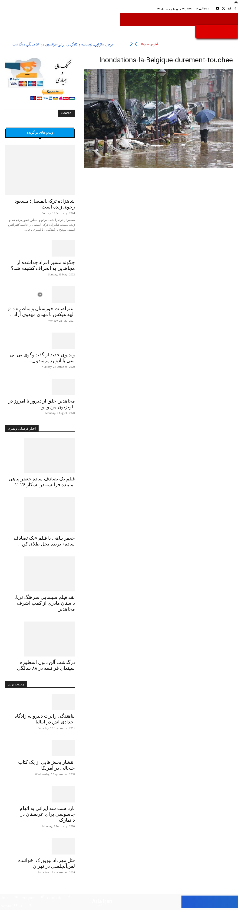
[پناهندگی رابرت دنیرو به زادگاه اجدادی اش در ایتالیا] (40, 702)
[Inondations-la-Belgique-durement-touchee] (158, 167)
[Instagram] (229, 9)
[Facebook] (235, 9)
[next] (131, 44)
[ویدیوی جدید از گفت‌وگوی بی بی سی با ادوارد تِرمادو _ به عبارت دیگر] (40, 341)
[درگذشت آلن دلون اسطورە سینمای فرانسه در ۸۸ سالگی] (40, 639)
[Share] (16, 898)
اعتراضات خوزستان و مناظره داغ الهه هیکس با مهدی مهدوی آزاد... (41, 311)
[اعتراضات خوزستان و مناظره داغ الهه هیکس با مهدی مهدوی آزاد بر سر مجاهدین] (40, 294)
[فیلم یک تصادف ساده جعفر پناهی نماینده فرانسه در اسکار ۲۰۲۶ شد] (40, 455)
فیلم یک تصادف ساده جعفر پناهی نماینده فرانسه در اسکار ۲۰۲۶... (42, 481)
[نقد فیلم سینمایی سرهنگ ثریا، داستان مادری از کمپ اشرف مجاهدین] (40, 573)
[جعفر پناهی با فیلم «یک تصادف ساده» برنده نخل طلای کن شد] (40, 514)
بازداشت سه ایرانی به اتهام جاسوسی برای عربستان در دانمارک (47, 814)
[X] (223, 9)
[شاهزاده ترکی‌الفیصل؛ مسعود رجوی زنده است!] (40, 170)
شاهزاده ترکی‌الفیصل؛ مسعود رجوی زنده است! (45, 204)
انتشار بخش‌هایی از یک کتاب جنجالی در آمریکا (46, 765)
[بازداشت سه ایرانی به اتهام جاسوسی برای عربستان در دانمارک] (40, 794)
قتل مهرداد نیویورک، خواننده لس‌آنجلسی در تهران (46, 863)
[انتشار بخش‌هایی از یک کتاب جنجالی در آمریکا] (40, 748)
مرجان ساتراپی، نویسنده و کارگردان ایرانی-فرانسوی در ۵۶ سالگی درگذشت (63, 45)
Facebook (54, 898)
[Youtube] (217, 9)
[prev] (136, 44)
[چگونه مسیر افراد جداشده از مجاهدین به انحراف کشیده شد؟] (40, 248)
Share (4, 898)
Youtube (6, 906)
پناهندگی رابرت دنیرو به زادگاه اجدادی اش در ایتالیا (44, 719)
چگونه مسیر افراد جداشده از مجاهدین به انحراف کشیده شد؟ (43, 265)
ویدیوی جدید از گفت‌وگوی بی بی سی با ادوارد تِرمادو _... (42, 357)
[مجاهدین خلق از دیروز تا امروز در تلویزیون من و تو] (40, 387)
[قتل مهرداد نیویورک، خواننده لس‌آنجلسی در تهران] (40, 846)
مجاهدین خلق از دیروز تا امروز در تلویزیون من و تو (41, 404)
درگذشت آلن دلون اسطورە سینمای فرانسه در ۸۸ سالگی (46, 665)
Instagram (27, 898)
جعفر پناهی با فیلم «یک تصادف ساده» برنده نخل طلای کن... (44, 541)
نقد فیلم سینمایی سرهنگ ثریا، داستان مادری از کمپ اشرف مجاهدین (44, 603)
